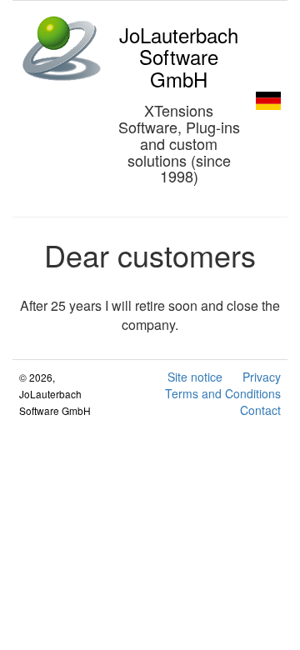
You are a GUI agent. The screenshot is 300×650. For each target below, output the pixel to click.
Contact (260, 410)
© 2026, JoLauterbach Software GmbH (55, 394)
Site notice (195, 376)
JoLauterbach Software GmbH (178, 56)
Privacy (261, 376)
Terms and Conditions (223, 393)
